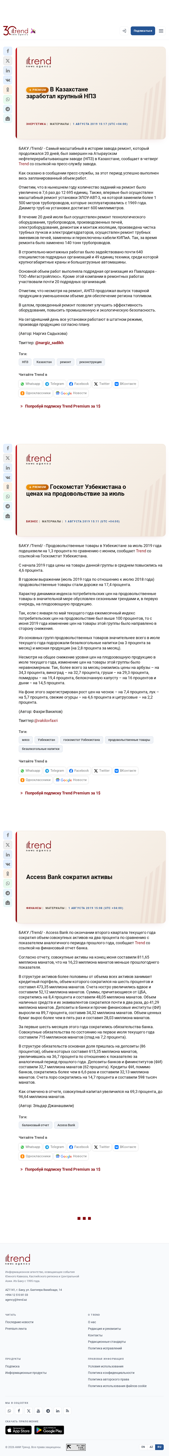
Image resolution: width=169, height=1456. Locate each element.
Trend (24, 163)
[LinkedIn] (58, 1411)
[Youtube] (38, 1411)
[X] (29, 1411)
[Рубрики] (161, 30)
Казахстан (44, 362)
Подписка (12, 1366)
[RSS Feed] (67, 1411)
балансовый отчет (35, 1125)
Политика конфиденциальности (111, 1372)
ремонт (65, 362)
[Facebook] (19, 1411)
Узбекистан (46, 740)
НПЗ (25, 362)
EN (143, 1447)
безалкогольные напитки (40, 749)
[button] (8, 51)
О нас (92, 1322)
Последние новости (19, 1322)
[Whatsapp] (9, 1411)
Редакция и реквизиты (104, 1328)
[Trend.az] (19, 31)
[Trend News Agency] (17, 1259)
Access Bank (66, 1125)
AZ (151, 1447)
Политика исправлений (105, 1348)
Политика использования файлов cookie (117, 1386)
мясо (25, 740)
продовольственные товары (129, 740)
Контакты (95, 1335)
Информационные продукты (26, 1372)
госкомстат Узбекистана (81, 740)
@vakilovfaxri (46, 720)
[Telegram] (48, 1411)
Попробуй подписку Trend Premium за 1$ (62, 406)
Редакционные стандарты (107, 1341)
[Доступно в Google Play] (49, 1430)
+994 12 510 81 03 (16, 1294)
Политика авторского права (108, 1379)
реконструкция (90, 362)
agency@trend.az (16, 1299)
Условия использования (105, 1366)
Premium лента (16, 1328)
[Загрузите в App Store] (18, 1430)
